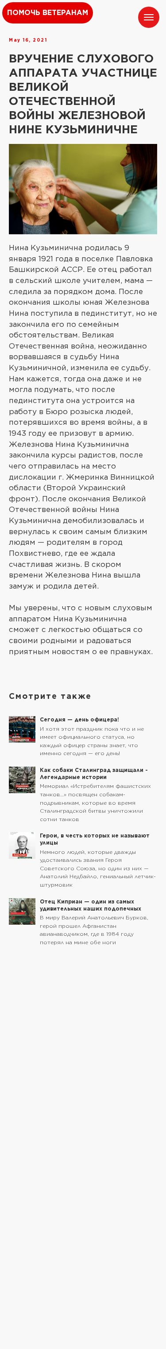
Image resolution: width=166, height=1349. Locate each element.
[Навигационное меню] (149, 17)
